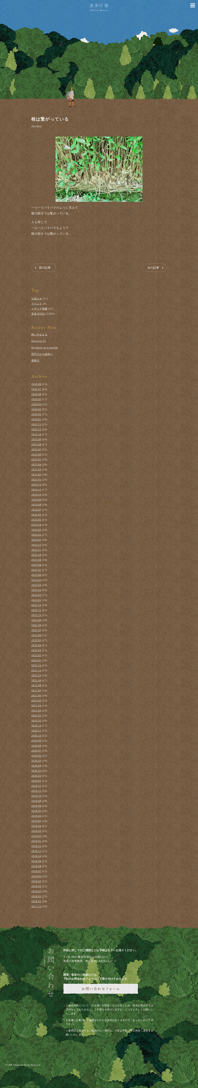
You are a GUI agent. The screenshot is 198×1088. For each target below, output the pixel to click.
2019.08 (36, 806)
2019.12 (36, 785)
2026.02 (36, 414)
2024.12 (36, 484)
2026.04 (36, 404)
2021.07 (36, 690)
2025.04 (36, 464)
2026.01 (36, 419)
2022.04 (36, 645)
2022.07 (36, 630)
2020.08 (36, 745)
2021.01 (36, 720)
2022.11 (36, 610)
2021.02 (36, 715)
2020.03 (36, 770)
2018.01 (36, 901)
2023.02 (36, 595)
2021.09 (36, 680)
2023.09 (36, 559)
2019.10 (36, 795)
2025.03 (36, 469)
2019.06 (36, 816)
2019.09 (36, 800)
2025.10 (36, 434)
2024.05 (36, 519)
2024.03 (36, 529)
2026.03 (36, 409)
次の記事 (153, 267)
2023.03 (36, 590)
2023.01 (36, 600)
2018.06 (36, 876)
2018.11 (36, 851)
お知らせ (36, 298)
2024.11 (36, 489)
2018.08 (36, 866)
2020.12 (36, 725)
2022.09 (36, 620)
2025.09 (36, 439)
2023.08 (36, 565)
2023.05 (36, 580)
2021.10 (36, 675)
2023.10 (36, 554)
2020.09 (36, 740)
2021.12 (36, 665)
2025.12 (36, 424)
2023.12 (36, 544)
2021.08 (36, 685)
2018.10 (36, 856)
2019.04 (36, 826)
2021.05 (36, 700)
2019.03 (36, 831)
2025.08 (36, 444)
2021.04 (36, 705)
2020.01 (36, 780)
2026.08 (36, 384)
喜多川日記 (38, 313)
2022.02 (36, 655)
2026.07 (36, 389)
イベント (36, 303)
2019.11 (36, 790)
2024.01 (36, 539)
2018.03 (36, 891)
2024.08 (36, 504)
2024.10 (36, 494)
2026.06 (36, 394)
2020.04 (36, 765)
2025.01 (36, 479)
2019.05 (36, 821)
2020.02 (36, 775)
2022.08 (36, 625)
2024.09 (36, 499)
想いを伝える (39, 334)
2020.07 (36, 750)
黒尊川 (35, 360)
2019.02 (36, 836)
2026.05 (36, 399)
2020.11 (36, 730)
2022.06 (36, 635)
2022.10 (36, 615)
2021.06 (36, 695)
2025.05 (36, 459)
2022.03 (36, 650)
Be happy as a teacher (44, 347)
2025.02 (36, 474)
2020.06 (36, 755)
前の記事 (45, 267)
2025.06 (36, 454)
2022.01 (36, 660)
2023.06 (36, 575)
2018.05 (36, 881)
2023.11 (36, 549)
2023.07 (36, 570)
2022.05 (36, 640)
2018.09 (36, 861)
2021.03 (36, 710)
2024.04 (36, 524)
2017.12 (36, 906)
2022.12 (36, 605)
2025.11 (36, 429)
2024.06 (36, 514)
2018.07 (36, 871)
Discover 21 (38, 340)
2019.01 (36, 841)
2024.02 (36, 534)
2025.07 (36, 449)
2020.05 (36, 760)
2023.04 (36, 585)
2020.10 (36, 735)
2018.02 (36, 896)
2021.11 (36, 670)
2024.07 (36, 509)
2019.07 (36, 811)
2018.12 (36, 846)
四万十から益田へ (42, 354)
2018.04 (36, 886)
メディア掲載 (39, 308)
